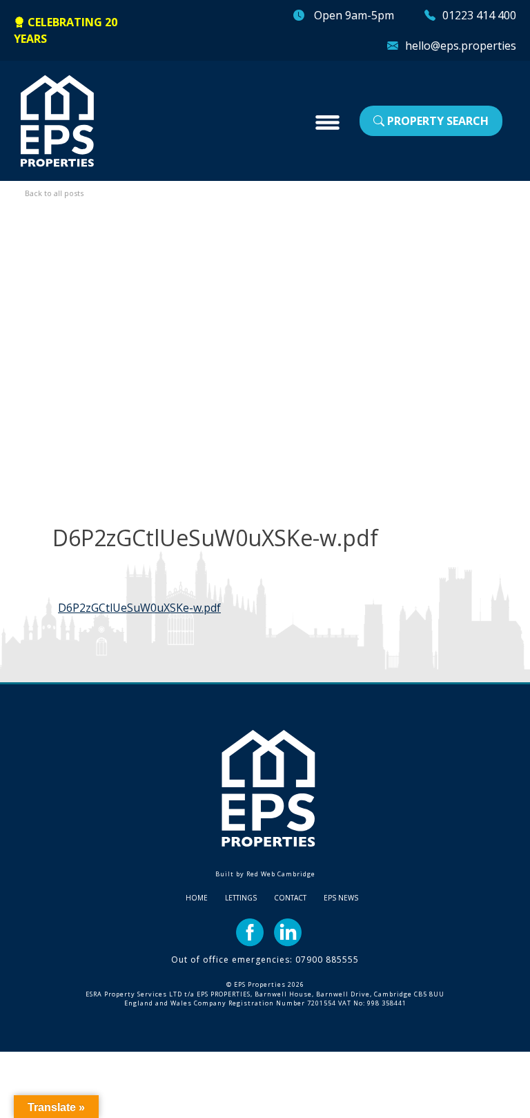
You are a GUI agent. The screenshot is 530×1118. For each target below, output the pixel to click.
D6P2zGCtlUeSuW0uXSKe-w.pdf (139, 607)
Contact (290, 898)
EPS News (341, 898)
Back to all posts (54, 193)
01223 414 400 (479, 15)
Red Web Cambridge (280, 873)
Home (197, 898)
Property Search (436, 120)
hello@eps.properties (460, 45)
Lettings (241, 898)
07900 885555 (327, 959)
